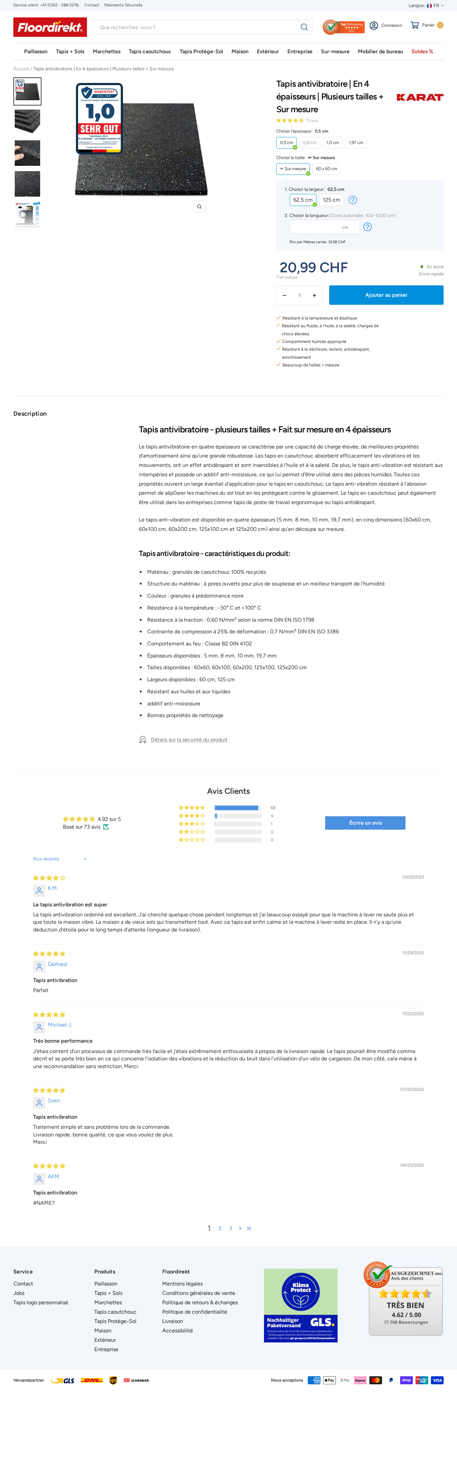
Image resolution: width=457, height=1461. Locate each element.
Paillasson (36, 51)
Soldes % (422, 51)
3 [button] (230, 1228)
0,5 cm (286, 142)
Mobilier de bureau (380, 51)
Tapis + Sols (70, 51)
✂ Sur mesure (293, 168)
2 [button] (219, 1228)
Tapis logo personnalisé (40, 1302)
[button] (290, 120)
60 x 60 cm (326, 168)
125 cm (331, 200)
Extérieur (268, 51)
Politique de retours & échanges (200, 1302)
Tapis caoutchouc (150, 51)
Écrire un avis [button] (365, 823)
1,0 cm (333, 142)
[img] (49, 878)
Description (30, 413)
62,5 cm (303, 200)
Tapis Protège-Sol (201, 51)
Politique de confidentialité (194, 1312)
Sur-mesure (335, 51)
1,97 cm (356, 142)
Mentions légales (182, 1283)
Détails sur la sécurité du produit (189, 740)
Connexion (391, 25)
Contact (91, 5)
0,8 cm (309, 142)
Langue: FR (423, 5)
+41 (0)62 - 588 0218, (59, 5)
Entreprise (299, 51)
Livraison (172, 1321)
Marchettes (106, 51)
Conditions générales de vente (198, 1293)
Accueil (21, 69)
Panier (431, 24)
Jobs (18, 1293)
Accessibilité (177, 1330)
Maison (240, 51)
